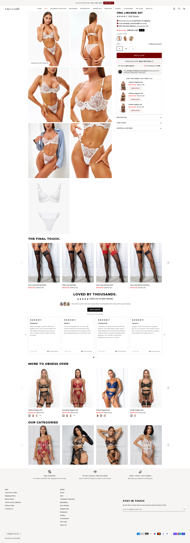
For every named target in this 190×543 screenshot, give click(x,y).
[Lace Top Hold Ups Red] (112, 262)
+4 (40, 415)
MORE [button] (62, 490)
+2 (74, 415)
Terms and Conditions (13, 502)
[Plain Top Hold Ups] (78, 262)
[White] (36, 415)
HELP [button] (6, 490)
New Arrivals (64, 506)
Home (62, 493)
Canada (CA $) (13, 534)
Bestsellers (64, 502)
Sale (61, 496)
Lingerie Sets (64, 509)
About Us (63, 525)
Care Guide (121, 123)
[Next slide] (164, 335)
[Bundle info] (152, 61)
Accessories (64, 518)
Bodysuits (63, 512)
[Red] (33, 415)
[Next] (168, 262)
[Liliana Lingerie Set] (112, 387)
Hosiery (62, 515)
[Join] (183, 509)
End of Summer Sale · (93, 3)
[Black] (29, 415)
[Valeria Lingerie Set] (44, 387)
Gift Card (63, 522)
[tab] (93, 357)
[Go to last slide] (26, 335)
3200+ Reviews (133, 16)
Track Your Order (11, 493)
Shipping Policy (10, 496)
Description (122, 117)
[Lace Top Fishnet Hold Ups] (146, 262)
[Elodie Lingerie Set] (146, 387)
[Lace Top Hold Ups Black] (44, 262)
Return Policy (9, 499)
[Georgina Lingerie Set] (78, 387)
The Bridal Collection (67, 499)
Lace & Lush (11, 538)
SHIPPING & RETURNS (125, 128)
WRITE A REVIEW (95, 309)
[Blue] (101, 415)
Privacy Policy (9, 506)
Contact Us (9, 509)
